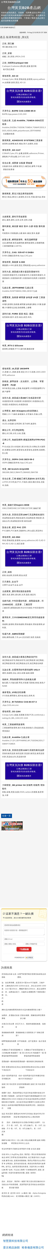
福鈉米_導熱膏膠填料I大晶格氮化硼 (19, 679)
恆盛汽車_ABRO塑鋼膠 (13, 634)
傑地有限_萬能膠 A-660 (13, 262)
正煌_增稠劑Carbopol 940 (15, 63)
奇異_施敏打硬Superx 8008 (15, 505)
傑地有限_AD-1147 (11, 150)
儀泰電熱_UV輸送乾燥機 (14, 692)
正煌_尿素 (7, 53)
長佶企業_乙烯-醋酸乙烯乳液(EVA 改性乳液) (23, 479)
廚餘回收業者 (9, 169)
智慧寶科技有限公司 (15, 1240)
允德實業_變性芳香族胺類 (14, 217)
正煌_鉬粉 (7, 572)
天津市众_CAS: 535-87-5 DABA (18, 252)
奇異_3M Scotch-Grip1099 (15, 469)
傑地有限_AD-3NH (11, 537)
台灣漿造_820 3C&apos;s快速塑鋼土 (20, 411)
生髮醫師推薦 (9, 134)
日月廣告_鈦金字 (10, 582)
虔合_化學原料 (9, 420)
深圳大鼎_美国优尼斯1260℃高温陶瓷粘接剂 (23, 515)
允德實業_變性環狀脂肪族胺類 (16, 591)
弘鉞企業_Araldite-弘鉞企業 (16, 737)
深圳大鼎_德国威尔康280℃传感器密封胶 (21, 398)
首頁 (1, 27)
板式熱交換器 (9, 69)
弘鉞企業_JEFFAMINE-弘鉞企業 (17, 288)
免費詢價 (25, 949)
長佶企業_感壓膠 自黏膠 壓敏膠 (17, 163)
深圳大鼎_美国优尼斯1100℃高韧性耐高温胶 (23, 750)
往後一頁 (6, 816)
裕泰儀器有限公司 (33, 1247)
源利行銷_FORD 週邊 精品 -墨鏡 (18, 314)
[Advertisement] (24, 206)
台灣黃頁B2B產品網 (10, 2)
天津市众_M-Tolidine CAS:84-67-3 (19, 702)
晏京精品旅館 (11, 1247)
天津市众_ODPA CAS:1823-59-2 (18, 459)
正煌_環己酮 (8, 43)
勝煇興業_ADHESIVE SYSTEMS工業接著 (22, 140)
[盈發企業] (12, 826)
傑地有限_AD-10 (10, 76)
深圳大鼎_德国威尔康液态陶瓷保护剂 (19, 657)
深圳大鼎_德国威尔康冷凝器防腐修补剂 (21, 272)
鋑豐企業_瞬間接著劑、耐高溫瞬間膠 (19, 239)
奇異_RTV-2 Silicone (12, 345)
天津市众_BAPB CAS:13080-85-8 (18, 111)
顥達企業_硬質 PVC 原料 (14, 527)
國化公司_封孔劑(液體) (13, 430)
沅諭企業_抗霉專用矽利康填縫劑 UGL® (21, 670)
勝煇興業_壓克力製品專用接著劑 (17, 194)
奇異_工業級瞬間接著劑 (13, 724)
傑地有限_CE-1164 (11, 711)
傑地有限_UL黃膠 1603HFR (15, 369)
